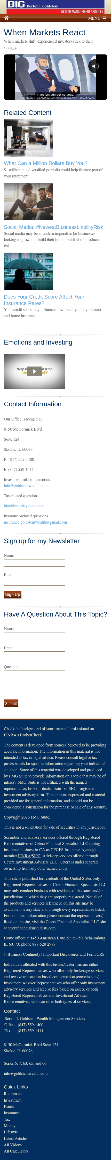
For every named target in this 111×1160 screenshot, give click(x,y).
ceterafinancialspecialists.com (32, 927)
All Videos (13, 1144)
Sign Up (12, 594)
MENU (94, 17)
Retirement (13, 1093)
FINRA (24, 855)
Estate (9, 1106)
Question (11, 666)
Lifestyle (11, 1131)
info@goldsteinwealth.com (25, 485)
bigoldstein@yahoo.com (24, 505)
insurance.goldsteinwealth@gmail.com (35, 522)
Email (8, 574)
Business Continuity (23, 954)
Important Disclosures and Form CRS (74, 954)
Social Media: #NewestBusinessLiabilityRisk (53, 227)
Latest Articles (15, 1138)
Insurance (12, 1112)
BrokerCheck (31, 734)
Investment (12, 1100)
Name (9, 555)
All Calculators (16, 1151)
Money (9, 1125)
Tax (7, 1119)
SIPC (36, 855)
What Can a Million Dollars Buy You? (46, 163)
